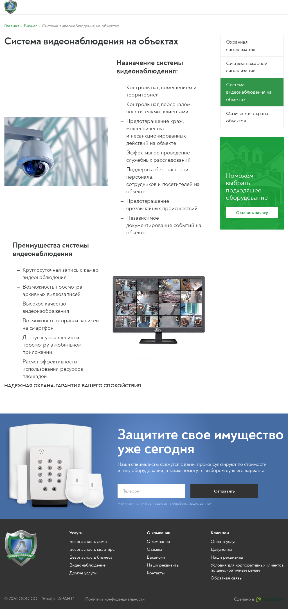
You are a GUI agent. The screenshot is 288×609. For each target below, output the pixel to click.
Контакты (156, 573)
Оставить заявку (252, 212)
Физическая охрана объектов (247, 117)
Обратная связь (226, 578)
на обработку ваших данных (189, 503)
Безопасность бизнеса (90, 557)
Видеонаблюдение (87, 565)
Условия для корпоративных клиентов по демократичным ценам (247, 568)
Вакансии (156, 557)
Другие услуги (82, 573)
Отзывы (154, 549)
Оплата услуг (223, 541)
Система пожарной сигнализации (246, 67)
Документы (221, 549)
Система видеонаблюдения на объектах (249, 92)
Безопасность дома (88, 541)
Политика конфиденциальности (115, 599)
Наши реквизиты (163, 565)
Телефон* (132, 491)
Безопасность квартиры (92, 549)
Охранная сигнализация (240, 46)
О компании (158, 541)
